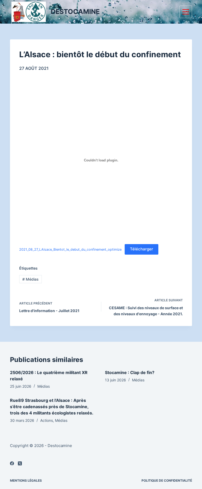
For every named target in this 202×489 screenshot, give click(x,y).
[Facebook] (12, 463)
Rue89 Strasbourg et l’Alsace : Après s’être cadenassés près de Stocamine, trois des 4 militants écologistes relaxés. (51, 407)
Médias (30, 279)
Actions (46, 420)
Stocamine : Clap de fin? (129, 372)
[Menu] (185, 12)
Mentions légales (26, 480)
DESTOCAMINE (75, 11)
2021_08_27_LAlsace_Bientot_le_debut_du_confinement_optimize (70, 249)
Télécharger (141, 248)
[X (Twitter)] (20, 463)
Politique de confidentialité (167, 480)
